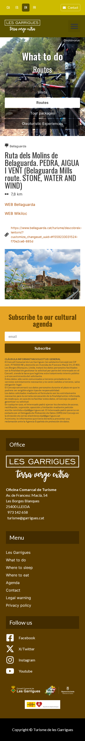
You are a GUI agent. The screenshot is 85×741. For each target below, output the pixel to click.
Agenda (13, 582)
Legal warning (18, 597)
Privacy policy (18, 605)
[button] (74, 26)
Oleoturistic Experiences (42, 123)
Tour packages (42, 113)
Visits (42, 92)
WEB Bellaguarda (20, 204)
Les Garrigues (18, 552)
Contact (13, 590)
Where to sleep (19, 567)
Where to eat (17, 575)
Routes (42, 102)
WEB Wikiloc (16, 213)
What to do (16, 560)
